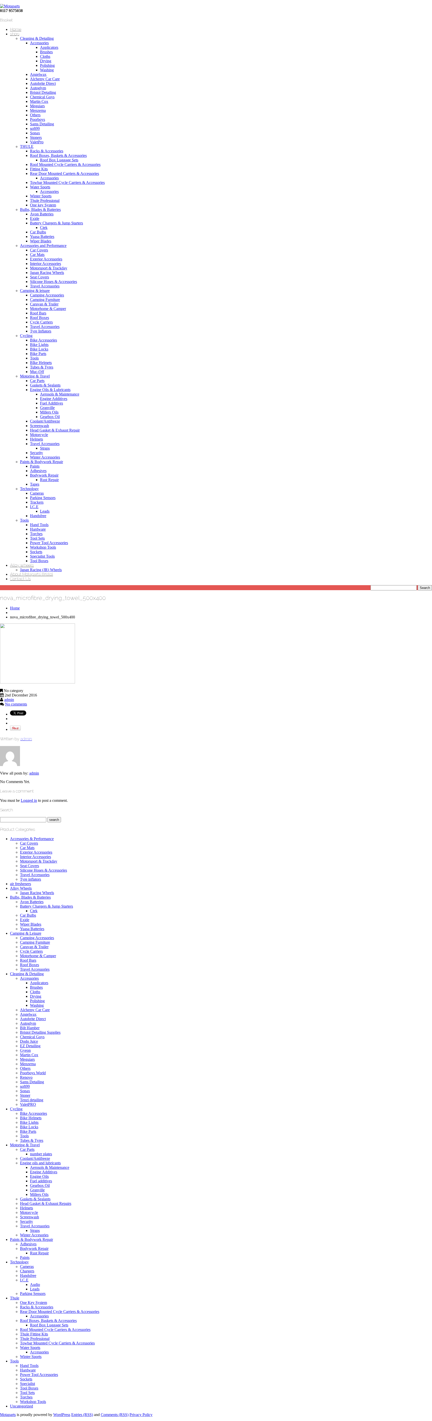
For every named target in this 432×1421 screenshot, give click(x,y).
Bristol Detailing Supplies (40, 1032)
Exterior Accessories (46, 259)
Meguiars (37, 106)
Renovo (26, 1077)
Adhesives (38, 471)
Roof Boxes (39, 317)
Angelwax (38, 74)
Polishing (47, 65)
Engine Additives (53, 399)
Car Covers (39, 250)
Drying (45, 61)
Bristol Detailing (43, 92)
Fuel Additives (51, 403)
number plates (41, 1154)
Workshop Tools (43, 547)
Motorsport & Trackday (48, 268)
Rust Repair (49, 480)
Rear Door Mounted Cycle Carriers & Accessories (59, 1311)
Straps (45, 448)
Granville (47, 408)
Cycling (26, 335)
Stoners (36, 137)
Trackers (37, 502)
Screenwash (39, 426)
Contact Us (20, 578)
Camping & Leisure (25, 933)
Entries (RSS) (82, 1414)
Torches (36, 534)
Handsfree (38, 516)
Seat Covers (39, 277)
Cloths (45, 56)
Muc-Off (37, 372)
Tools (34, 358)
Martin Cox (39, 101)
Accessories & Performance (32, 839)
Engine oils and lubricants (40, 1163)
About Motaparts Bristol (31, 574)
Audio (35, 1284)
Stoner (25, 1095)
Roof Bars (38, 313)
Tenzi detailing (31, 1100)
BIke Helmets (41, 363)
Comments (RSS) (114, 1414)
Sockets (36, 552)
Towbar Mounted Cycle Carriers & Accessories (67, 182)
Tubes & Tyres (41, 367)
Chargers (27, 1271)
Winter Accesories (34, 1235)
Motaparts (8, 1414)
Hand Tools (39, 525)
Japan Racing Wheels (47, 272)
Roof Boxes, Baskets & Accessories (58, 155)
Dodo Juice (29, 1041)
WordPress (61, 1414)
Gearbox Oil (50, 417)
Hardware (38, 529)
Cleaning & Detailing (37, 38)
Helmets (36, 439)
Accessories (39, 43)
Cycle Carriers (41, 322)
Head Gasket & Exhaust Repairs (45, 1203)
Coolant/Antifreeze (45, 421)
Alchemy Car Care (45, 79)
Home (15, 29)
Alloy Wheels (21, 888)
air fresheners (20, 884)
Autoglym (38, 88)
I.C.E (34, 507)
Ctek (44, 227)
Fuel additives (41, 1181)
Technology (29, 489)
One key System (43, 205)
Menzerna (38, 110)
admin (9, 699)
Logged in (29, 800)
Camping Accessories (47, 295)
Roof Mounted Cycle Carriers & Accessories (65, 164)
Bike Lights (39, 344)
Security (36, 453)
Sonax (35, 133)
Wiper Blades (40, 241)
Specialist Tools (42, 556)
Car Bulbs (38, 232)
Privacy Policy (141, 1414)
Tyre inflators (30, 879)
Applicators (49, 47)
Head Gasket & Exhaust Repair (55, 430)
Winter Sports (41, 196)
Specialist (27, 1383)
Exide (34, 218)
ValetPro (37, 142)
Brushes (46, 52)
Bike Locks (39, 349)
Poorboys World (33, 1073)
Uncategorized (21, 1406)
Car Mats (37, 254)
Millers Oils (49, 412)
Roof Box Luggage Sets (59, 160)
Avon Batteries (42, 214)
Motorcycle (39, 435)
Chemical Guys (42, 97)
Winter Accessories (45, 457)
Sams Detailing (42, 124)
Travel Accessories (45, 286)
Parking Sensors (43, 498)
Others (35, 115)
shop (14, 33)
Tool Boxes (39, 561)
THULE (27, 146)
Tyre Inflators (40, 331)
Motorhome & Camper (48, 308)
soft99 (35, 128)
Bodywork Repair (44, 475)
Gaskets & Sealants (45, 385)
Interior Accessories (45, 263)
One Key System (33, 1302)
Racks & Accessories (46, 151)
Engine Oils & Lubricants (50, 390)
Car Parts (37, 381)
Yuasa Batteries (42, 236)
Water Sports (40, 187)
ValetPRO (28, 1104)
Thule (14, 1298)
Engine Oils (39, 1176)
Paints (35, 466)
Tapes (34, 484)
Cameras (37, 493)
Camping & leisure (35, 290)
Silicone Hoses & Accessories (53, 281)
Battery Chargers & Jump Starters (56, 223)
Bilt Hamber (30, 1028)
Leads (45, 511)
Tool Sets (37, 538)
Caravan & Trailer (44, 304)
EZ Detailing (30, 1046)
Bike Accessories (43, 340)
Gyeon (25, 1050)
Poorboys (37, 119)
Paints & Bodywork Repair (41, 462)
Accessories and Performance (43, 245)
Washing (47, 70)
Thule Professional (45, 200)
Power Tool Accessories (49, 543)
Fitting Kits (39, 169)
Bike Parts (38, 353)
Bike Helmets (31, 1118)
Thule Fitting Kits (34, 1334)
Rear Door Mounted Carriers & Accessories (64, 173)
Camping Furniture (45, 299)
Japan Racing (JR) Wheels (41, 570)
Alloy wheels (22, 565)
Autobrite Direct (43, 83)
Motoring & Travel (35, 376)
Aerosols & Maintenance (59, 394)
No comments (16, 704)
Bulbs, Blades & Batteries (40, 209)
